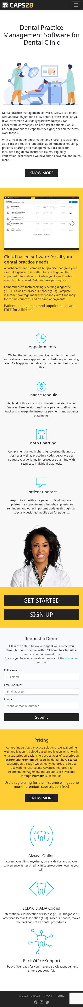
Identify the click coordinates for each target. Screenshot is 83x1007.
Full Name (10, 670)
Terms (60, 995)
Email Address (13, 685)
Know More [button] (41, 172)
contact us (71, 658)
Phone (8, 699)
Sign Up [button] (41, 614)
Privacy (47, 995)
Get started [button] (41, 600)
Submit (41, 717)
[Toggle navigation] (76, 5)
